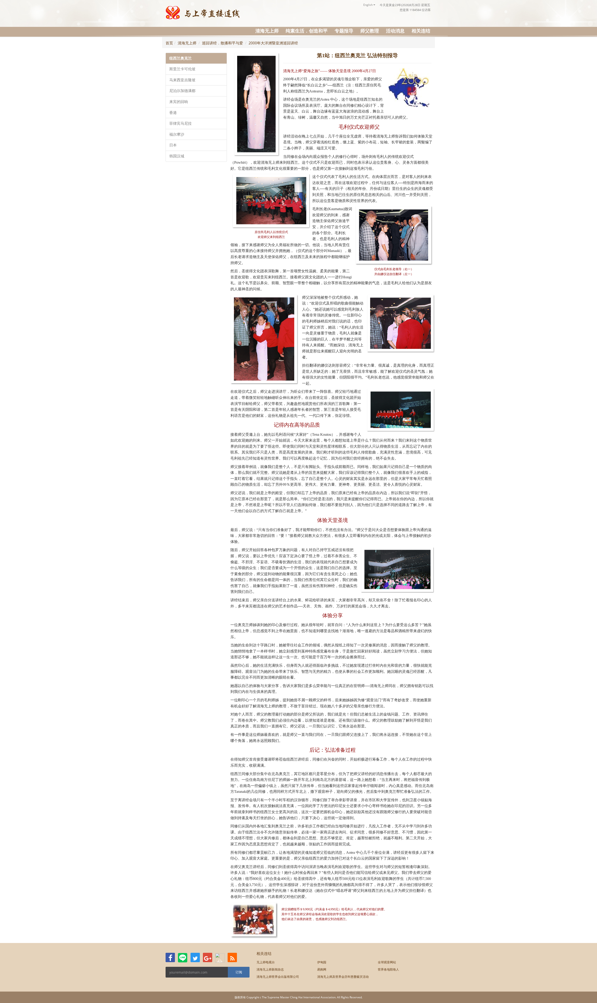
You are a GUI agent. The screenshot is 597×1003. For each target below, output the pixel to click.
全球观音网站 (387, 962)
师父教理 (369, 31)
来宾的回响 (178, 102)
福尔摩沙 (176, 134)
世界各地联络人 (388, 969)
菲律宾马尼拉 (180, 123)
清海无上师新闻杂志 (270, 969)
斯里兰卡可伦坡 (182, 69)
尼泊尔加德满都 (182, 91)
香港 (173, 113)
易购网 (321, 969)
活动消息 (395, 31)
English (368, 5)
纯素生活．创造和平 (307, 31)
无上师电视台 (266, 962)
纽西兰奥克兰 (180, 58)
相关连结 (421, 31)
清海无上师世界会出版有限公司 (278, 977)
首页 (169, 43)
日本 (173, 145)
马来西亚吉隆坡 (182, 80)
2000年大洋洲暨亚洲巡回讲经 (273, 43)
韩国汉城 (176, 156)
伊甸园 (321, 962)
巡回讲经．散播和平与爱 (222, 43)
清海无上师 (267, 31)
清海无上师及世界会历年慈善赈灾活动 (343, 977)
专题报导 (344, 31)
